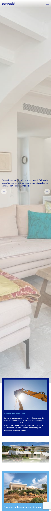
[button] (3, 191)
